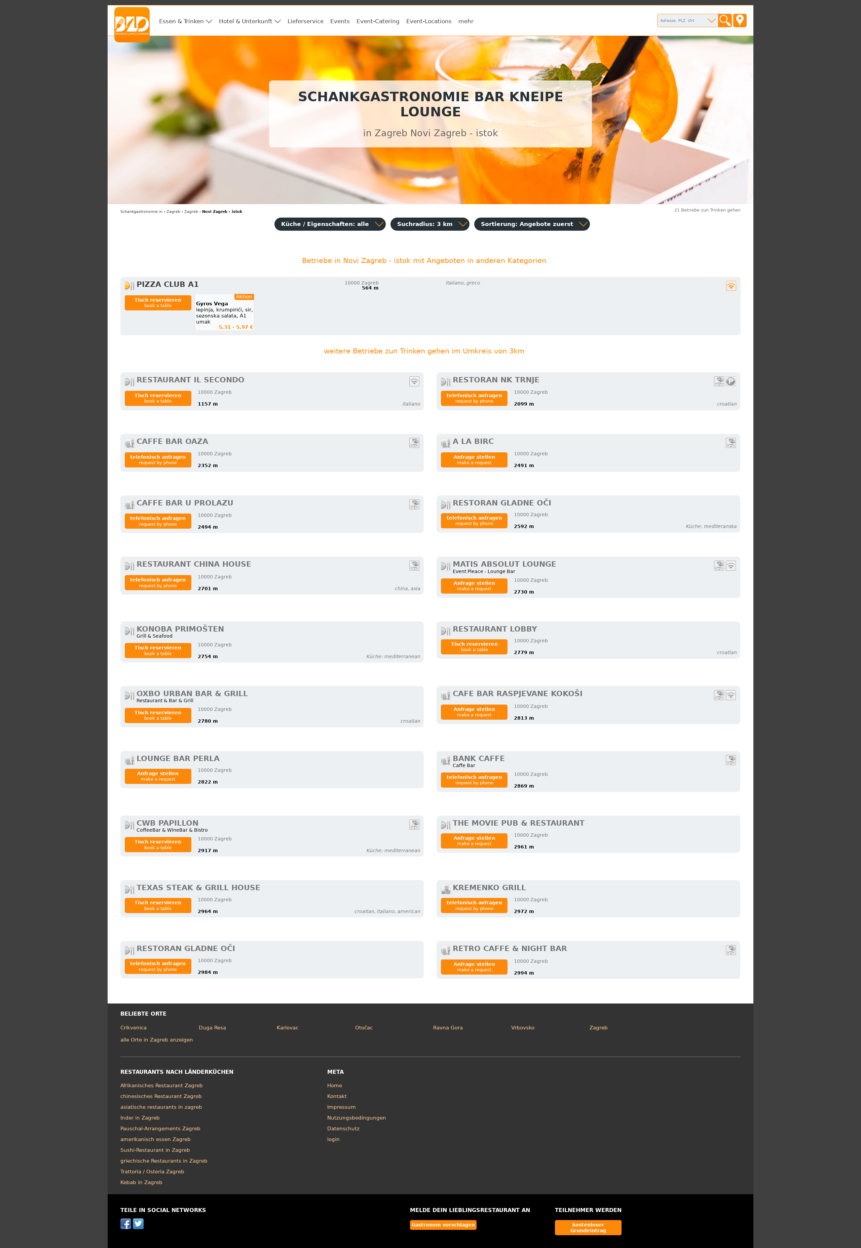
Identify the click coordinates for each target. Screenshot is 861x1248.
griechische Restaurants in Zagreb (164, 1161)
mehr (466, 21)
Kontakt (337, 1096)
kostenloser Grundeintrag (588, 1227)
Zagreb (599, 1028)
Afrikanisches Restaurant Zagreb (161, 1086)
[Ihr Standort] (740, 20)
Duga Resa (212, 1028)
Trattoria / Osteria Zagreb (152, 1172)
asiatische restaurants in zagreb (161, 1107)
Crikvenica (133, 1028)
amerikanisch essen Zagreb (155, 1139)
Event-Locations (429, 21)
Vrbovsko (522, 1028)
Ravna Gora (448, 1028)
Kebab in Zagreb (141, 1182)
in (141, 212)
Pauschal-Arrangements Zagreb (160, 1129)
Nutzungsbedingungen (356, 1118)
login (333, 1139)
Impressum (341, 1107)
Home (334, 1086)
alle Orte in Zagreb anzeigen (156, 1040)
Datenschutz (343, 1129)
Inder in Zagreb (140, 1118)
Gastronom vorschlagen (443, 1224)
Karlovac (287, 1028)
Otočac (364, 1028)
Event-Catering (378, 21)
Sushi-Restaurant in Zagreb (155, 1150)
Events (340, 21)
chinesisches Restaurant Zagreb (161, 1096)
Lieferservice (306, 21)
